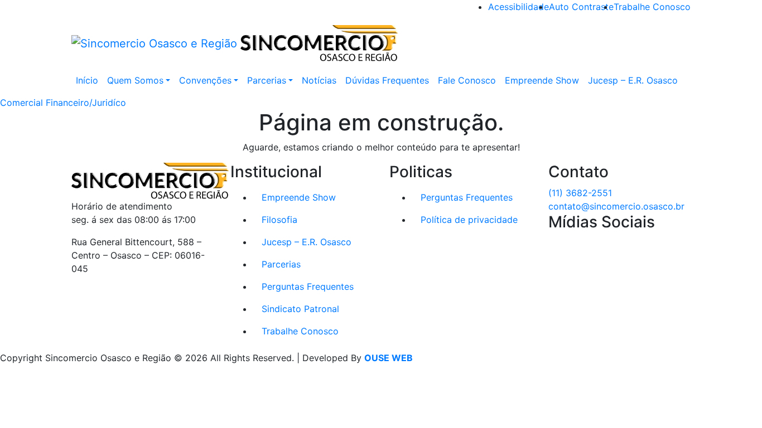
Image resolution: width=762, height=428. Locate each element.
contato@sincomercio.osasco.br (616, 206)
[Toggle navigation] (683, 43)
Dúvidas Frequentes (387, 80)
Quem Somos (135, 80)
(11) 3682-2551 (580, 192)
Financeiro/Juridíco (86, 102)
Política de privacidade (469, 219)
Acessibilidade (518, 6)
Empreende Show (542, 80)
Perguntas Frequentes (308, 286)
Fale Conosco (467, 80)
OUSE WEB (388, 357)
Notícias (319, 80)
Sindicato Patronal (300, 308)
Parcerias (266, 80)
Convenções (205, 80)
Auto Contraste (581, 6)
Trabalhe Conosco (652, 6)
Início (87, 80)
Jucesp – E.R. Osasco (633, 80)
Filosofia (279, 219)
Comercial (21, 102)
